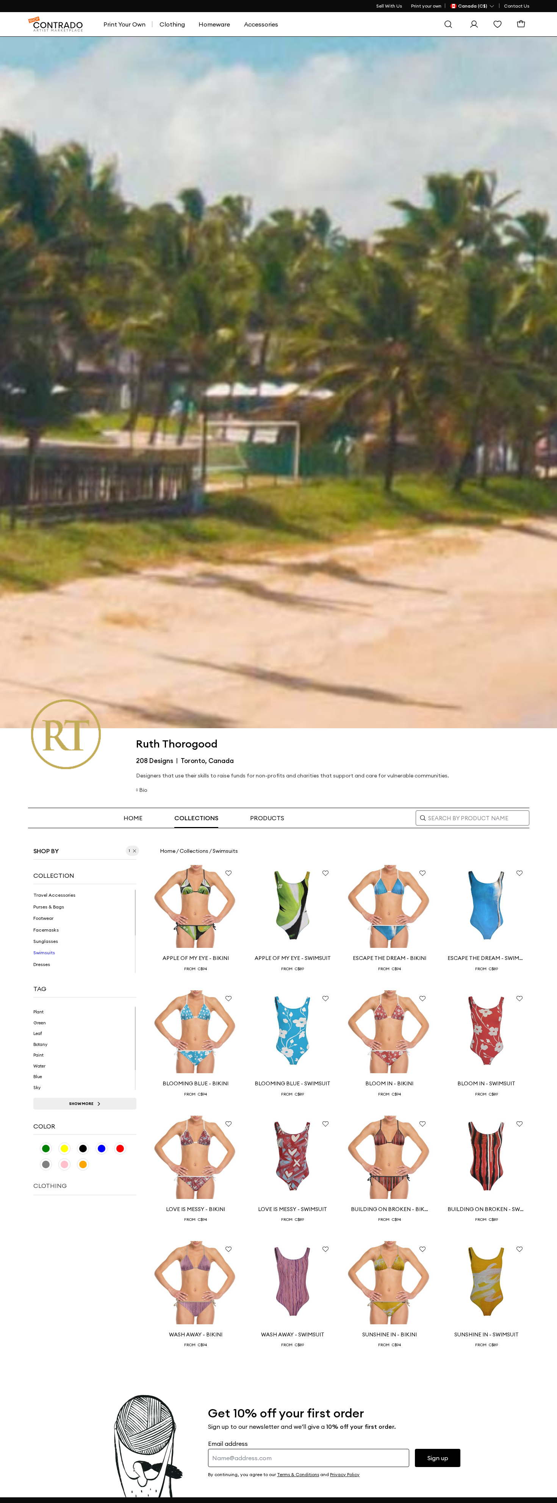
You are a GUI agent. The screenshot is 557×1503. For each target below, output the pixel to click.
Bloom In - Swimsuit (486, 1083)
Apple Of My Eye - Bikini (196, 958)
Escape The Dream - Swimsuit (486, 958)
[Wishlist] (499, 24)
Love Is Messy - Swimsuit (292, 1209)
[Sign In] (475, 24)
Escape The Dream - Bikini (389, 958)
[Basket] (522, 24)
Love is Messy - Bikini (195, 1209)
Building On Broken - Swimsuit (486, 1209)
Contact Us (516, 6)
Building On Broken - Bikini (390, 1209)
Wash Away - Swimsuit (292, 1334)
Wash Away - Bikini (195, 1334)
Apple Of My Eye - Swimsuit (293, 958)
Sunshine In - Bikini (389, 1334)
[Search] (450, 24)
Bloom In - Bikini (389, 1083)
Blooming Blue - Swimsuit (292, 1083)
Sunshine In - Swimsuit (486, 1334)
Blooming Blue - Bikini (195, 1083)
